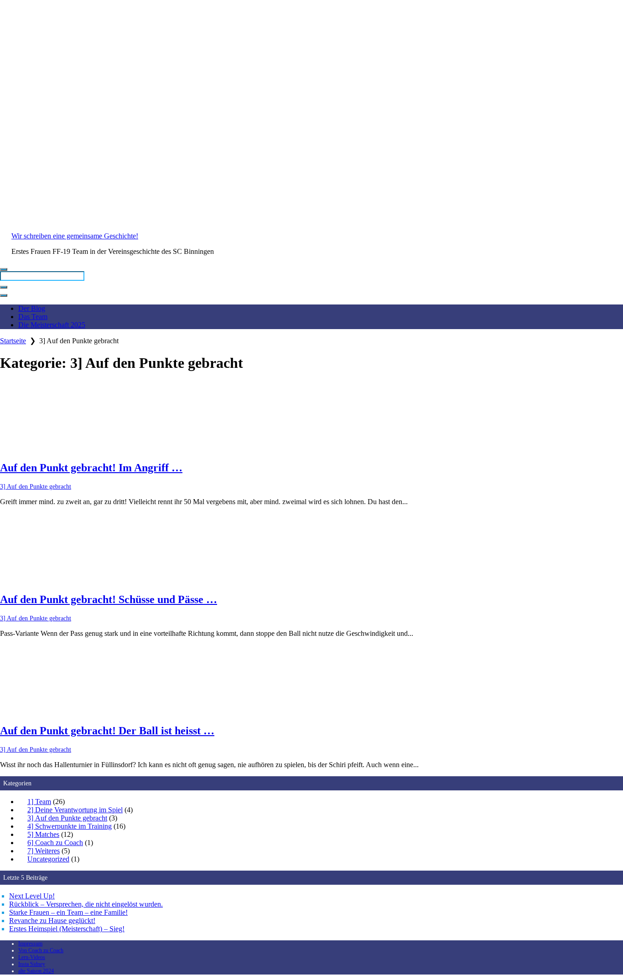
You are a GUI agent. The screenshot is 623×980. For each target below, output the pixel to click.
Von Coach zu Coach (40, 950)
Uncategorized (48, 859)
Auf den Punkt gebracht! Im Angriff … (91, 468)
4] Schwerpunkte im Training (69, 826)
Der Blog (31, 308)
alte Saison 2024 (36, 971)
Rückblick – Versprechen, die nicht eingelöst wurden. (86, 904)
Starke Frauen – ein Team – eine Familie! (68, 912)
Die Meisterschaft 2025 (51, 325)
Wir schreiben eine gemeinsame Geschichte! (74, 236)
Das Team (32, 316)
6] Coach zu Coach (55, 842)
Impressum (30, 943)
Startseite (13, 341)
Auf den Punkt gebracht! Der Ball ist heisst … (107, 731)
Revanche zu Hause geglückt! (52, 920)
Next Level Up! (32, 896)
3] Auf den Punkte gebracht (35, 486)
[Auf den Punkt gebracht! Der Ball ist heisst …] (311, 680)
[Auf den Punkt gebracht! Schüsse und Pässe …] (311, 548)
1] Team (39, 801)
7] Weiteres (43, 851)
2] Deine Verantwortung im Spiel (75, 810)
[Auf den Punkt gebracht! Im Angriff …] (311, 417)
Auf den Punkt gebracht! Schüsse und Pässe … (108, 599)
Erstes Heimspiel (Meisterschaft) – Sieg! (67, 929)
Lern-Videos (31, 957)
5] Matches (43, 834)
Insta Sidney (31, 964)
